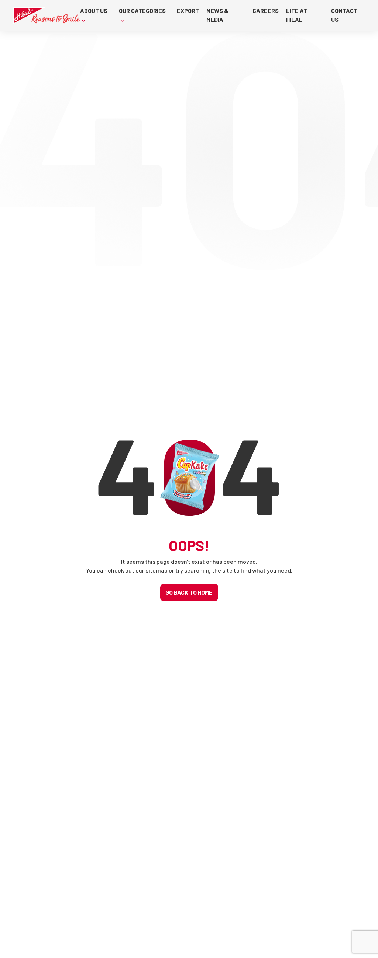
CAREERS (265, 10)
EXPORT (188, 10)
